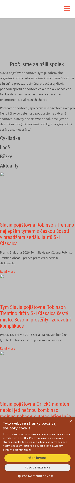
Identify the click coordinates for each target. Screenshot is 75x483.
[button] (37, 476)
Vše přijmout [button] (37, 458)
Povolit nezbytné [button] (37, 467)
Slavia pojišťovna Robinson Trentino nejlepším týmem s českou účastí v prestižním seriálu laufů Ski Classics (37, 234)
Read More (7, 271)
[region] (37, 39)
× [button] (70, 421)
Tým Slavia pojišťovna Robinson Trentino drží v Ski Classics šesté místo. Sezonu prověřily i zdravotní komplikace (35, 316)
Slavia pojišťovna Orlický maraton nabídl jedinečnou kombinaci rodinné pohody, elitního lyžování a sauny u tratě (35, 413)
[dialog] (37, 450)
